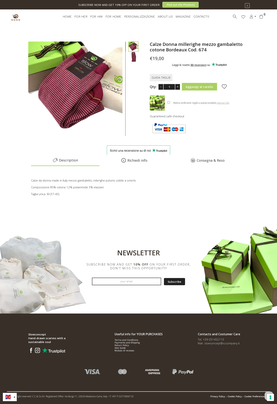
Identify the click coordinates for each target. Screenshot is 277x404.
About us (165, 16)
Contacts (201, 16)
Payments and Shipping (127, 342)
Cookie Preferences (254, 396)
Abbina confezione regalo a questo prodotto (201, 102)
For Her (80, 16)
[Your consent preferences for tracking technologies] (270, 397)
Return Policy (122, 345)
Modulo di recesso (124, 350)
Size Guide (120, 348)
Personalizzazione (139, 16)
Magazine (183, 16)
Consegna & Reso (211, 160)
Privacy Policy (217, 396)
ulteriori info (223, 102)
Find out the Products (180, 4)
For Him (96, 16)
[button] (10, 397)
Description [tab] (68, 160)
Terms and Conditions (126, 340)
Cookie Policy (235, 396)
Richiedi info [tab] (137, 160)
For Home (113, 16)
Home (67, 16)
